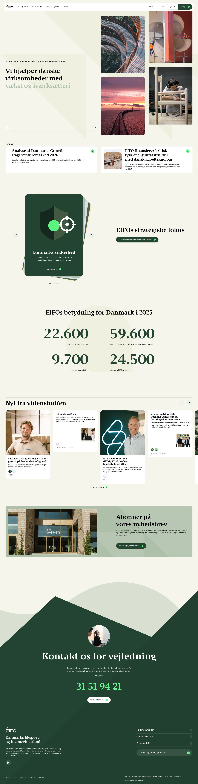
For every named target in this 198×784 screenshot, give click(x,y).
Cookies (127, 776)
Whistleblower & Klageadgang (141, 776)
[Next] (91, 235)
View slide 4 (56, 283)
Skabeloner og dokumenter (134, 781)
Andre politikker (158, 776)
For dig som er (23, 6)
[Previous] (16, 235)
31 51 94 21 (99, 687)
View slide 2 (52, 283)
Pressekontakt (143, 743)
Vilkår (167, 776)
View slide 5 (58, 283)
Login (170, 6)
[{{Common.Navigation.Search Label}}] (157, 7)
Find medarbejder (145, 730)
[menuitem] (23, 6)
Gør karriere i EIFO (145, 737)
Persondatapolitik (175, 776)
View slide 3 (54, 283)
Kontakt (150, 6)
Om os (65, 6)
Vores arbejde (37, 6)
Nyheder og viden (52, 6)
